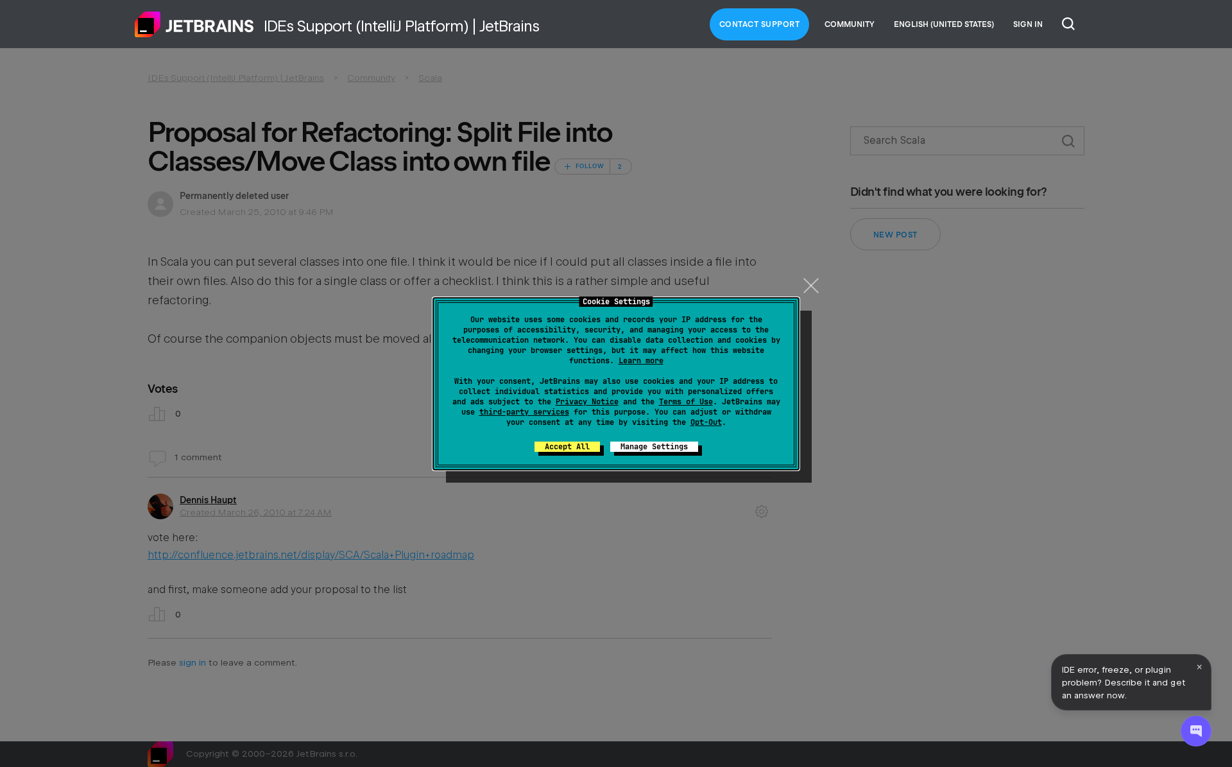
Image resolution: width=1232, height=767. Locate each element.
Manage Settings (654, 447)
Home (194, 24)
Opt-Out (706, 422)
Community (850, 24)
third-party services (524, 412)
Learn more (641, 361)
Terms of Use (686, 402)
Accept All (567, 447)
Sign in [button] (1028, 24)
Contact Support (759, 24)
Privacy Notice (587, 402)
